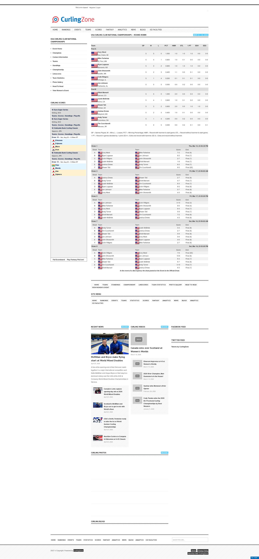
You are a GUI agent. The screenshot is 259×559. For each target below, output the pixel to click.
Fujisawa (58, 143)
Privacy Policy (203, 550)
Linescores (57, 74)
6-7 (178, 261)
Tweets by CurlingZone (180, 346)
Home (55, 29)
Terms (193, 550)
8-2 (178, 155)
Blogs (143, 29)
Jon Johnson (103, 83)
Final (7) (189, 155)
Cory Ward (102, 52)
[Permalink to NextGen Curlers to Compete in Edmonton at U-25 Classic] (98, 437)
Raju (57, 165)
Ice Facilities (156, 29)
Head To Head (58, 86)
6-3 (178, 267)
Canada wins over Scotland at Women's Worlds (146, 349)
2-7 (178, 158)
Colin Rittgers (103, 77)
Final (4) (189, 205)
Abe (57, 171)
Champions (57, 53)
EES (204, 45)
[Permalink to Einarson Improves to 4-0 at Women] (137, 363)
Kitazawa (58, 140)
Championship (58, 69)
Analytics (122, 29)
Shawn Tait (102, 105)
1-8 (178, 161)
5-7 (178, 189)
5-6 (178, 233)
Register (92, 7)
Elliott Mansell (103, 92)
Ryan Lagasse (103, 64)
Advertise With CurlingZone (198, 553)
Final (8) (189, 177)
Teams (88, 29)
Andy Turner (102, 117)
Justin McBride (103, 98)
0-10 (178, 202)
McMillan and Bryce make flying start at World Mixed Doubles (108, 358)
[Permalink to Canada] (98, 390)
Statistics (134, 300)
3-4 (178, 228)
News (133, 29)
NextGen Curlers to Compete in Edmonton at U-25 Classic (115, 437)
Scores (98, 29)
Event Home (57, 48)
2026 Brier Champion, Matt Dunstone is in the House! (154, 374)
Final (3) (189, 202)
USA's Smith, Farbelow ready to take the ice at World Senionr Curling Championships (115, 422)
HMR (174, 45)
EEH (197, 45)
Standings (56, 65)
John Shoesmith (104, 70)
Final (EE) (189, 167)
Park (57, 149)
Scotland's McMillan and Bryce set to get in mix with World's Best (114, 406)
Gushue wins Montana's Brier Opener (155, 387)
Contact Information (60, 57)
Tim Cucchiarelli (104, 123)
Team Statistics (58, 78)
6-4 (178, 259)
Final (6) (189, 152)
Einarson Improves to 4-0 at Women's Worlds (154, 362)
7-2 (178, 152)
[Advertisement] (69, 216)
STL (181, 45)
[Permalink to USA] (98, 419)
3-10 (178, 264)
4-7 (178, 180)
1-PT (189, 45)
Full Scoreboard (59, 259)
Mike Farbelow (103, 58)
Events (78, 29)
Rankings (66, 29)
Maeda (58, 168)
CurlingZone (78, 550)
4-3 (178, 192)
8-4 (178, 208)
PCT (166, 45)
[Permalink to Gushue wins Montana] (137, 387)
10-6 (178, 256)
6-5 (178, 167)
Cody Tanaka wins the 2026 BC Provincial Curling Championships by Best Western (154, 402)
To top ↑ (254, 558)
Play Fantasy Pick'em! (75, 259)
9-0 (178, 205)
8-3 (178, 164)
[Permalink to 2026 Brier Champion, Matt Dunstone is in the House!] (137, 375)
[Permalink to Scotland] (98, 404)
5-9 (178, 211)
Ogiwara (58, 174)
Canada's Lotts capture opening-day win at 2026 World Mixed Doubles (113, 391)
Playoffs (77, 116)
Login (98, 7)
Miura (57, 146)
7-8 (178, 253)
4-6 (178, 239)
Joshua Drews (103, 111)
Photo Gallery (58, 82)
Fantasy (110, 29)
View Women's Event (61, 90)
